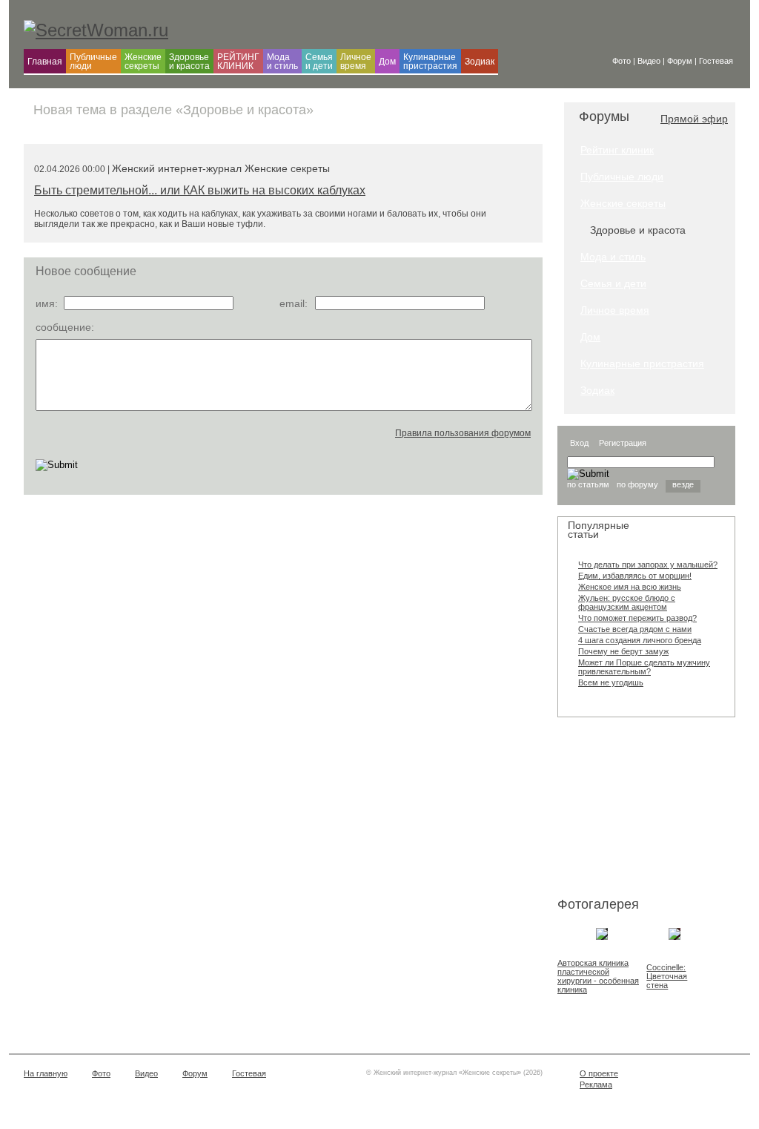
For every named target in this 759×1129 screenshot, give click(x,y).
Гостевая (249, 1073)
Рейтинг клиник (617, 150)
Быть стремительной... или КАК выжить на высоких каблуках (199, 190)
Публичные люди (93, 61)
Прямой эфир (694, 119)
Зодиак (479, 61)
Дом (387, 61)
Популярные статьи (598, 529)
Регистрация (622, 442)
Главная (44, 61)
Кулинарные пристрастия (430, 61)
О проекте (599, 1073)
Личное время (355, 61)
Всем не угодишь (610, 682)
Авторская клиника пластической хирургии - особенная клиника (598, 976)
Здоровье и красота (189, 61)
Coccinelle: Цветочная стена (666, 976)
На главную (45, 1073)
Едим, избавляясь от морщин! (635, 575)
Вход (579, 442)
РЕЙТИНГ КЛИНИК (238, 61)
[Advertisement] (631, 810)
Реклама (596, 1084)
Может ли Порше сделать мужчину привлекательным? (644, 667)
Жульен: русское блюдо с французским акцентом (626, 602)
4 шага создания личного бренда (639, 640)
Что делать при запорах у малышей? (647, 564)
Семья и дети (319, 61)
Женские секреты (143, 61)
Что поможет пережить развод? (637, 617)
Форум (195, 1073)
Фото (101, 1073)
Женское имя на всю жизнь (629, 586)
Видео (146, 1073)
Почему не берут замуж (623, 651)
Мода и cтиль (282, 61)
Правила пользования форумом (463, 433)
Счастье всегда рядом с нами (635, 629)
